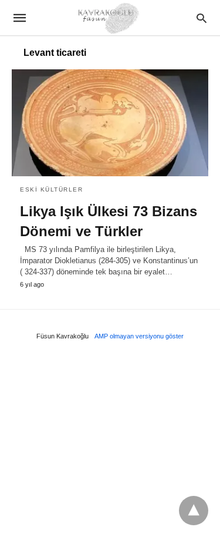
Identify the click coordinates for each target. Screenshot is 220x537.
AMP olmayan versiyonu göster (139, 336)
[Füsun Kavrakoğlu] (109, 17)
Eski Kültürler (51, 189)
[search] (201, 18)
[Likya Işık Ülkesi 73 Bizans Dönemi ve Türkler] (110, 122)
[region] (110, 442)
